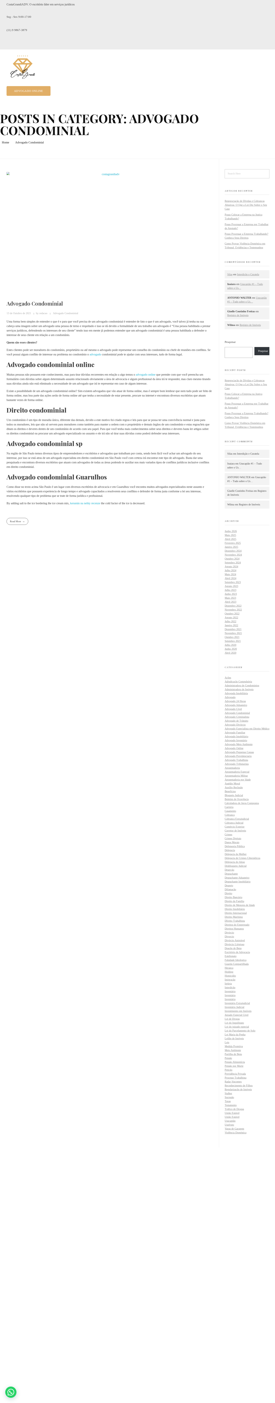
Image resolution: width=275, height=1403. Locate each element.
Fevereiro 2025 (233, 543)
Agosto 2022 (231, 617)
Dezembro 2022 (233, 605)
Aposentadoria (232, 767)
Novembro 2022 (233, 609)
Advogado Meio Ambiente (239, 744)
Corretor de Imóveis (235, 830)
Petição (228, 1069)
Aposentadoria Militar (236, 775)
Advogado (230, 697)
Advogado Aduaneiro (236, 705)
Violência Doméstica (235, 1132)
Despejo (229, 885)
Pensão (228, 1058)
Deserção (229, 869)
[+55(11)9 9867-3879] (8, 1229)
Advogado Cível (233, 709)
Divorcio (229, 936)
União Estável (232, 1113)
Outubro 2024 (232, 558)
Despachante (231, 873)
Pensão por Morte (234, 1066)
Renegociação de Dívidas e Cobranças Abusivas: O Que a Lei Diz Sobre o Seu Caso (246, 205)
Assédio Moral (232, 783)
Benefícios (230, 791)
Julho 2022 (230, 621)
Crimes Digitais (233, 838)
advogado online (145, 374)
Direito (228, 893)
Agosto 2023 (231, 586)
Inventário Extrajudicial (237, 1003)
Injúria (228, 983)
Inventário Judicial (234, 1007)
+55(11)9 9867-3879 (19, 1235)
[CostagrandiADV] (23, 68)
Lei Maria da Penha (235, 1034)
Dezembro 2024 (233, 550)
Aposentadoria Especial (237, 771)
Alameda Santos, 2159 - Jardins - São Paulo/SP (34, 1222)
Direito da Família (234, 901)
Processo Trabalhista (235, 1077)
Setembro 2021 (233, 641)
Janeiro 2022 (231, 625)
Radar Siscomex (233, 1081)
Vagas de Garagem (234, 1128)
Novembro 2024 (233, 554)
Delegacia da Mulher (236, 854)
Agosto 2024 (231, 566)
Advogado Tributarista (237, 764)
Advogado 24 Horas (235, 701)
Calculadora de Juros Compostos (242, 803)
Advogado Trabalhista (236, 760)
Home (5, 142)
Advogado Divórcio (235, 724)
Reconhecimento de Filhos (239, 1085)
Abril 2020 (230, 652)
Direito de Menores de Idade (240, 905)
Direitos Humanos (234, 928)
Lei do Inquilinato (234, 1022)
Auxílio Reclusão (234, 787)
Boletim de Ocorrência (237, 799)
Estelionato (230, 956)
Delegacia (230, 850)
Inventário (230, 991)
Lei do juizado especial (237, 1026)
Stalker (228, 1093)
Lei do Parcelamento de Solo (240, 1030)
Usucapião (230, 1120)
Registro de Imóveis (237, 315)
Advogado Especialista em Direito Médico (247, 728)
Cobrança (230, 815)
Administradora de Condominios (242, 685)
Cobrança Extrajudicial (237, 818)
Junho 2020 (231, 649)
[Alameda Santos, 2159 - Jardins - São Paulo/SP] (9, 1216)
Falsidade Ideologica (235, 960)
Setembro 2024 (233, 562)
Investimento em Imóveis (238, 1011)
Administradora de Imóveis (239, 689)
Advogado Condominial (35, 303)
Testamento (231, 1105)
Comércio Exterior (235, 826)
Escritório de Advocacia (237, 952)
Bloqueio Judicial (234, 795)
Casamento (230, 811)
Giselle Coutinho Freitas (240, 491)
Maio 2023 (230, 598)
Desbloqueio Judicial (236, 866)
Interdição (230, 987)
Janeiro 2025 (231, 547)
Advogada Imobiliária (236, 693)
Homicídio (230, 975)
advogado (95, 354)
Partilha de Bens (233, 1054)
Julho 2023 (230, 590)
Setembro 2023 (233, 582)
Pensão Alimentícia (235, 1062)
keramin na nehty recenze (85, 503)
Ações (228, 677)
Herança (229, 968)
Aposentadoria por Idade (238, 779)
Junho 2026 (231, 531)
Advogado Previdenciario (238, 756)
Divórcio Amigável (235, 940)
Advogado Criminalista (237, 717)
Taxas (228, 1101)
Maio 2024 (230, 574)
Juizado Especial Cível (236, 1015)
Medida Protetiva (234, 1046)
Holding (229, 971)
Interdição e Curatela (248, 274)
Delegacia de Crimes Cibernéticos (242, 858)
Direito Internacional (236, 913)
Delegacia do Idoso (235, 862)
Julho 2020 (230, 645)
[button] (10, 1392)
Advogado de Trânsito (236, 720)
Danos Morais (232, 842)
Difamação (230, 889)
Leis (227, 1042)
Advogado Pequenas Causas (239, 752)
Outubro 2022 (232, 613)
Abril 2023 (230, 601)
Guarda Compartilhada (237, 964)
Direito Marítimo (234, 917)
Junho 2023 (231, 594)
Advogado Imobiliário (236, 736)
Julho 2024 (230, 570)
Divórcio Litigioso (234, 944)
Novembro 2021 (233, 633)
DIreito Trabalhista (235, 920)
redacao (43, 313)
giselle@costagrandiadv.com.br (25, 1247)
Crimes (228, 834)
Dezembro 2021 (233, 629)
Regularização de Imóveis (238, 1089)
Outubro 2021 (232, 637)
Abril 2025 (230, 539)
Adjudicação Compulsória (238, 681)
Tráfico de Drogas (234, 1109)
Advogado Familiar (235, 732)
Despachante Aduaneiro (237, 877)
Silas (229, 274)
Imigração (230, 979)
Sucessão (229, 1097)
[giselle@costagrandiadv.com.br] (8, 1241)
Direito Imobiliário (235, 909)
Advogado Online (234, 748)
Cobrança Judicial (234, 822)
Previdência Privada (235, 1073)
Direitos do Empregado (237, 924)
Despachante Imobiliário (237, 881)
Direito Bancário (233, 897)
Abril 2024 (230, 578)
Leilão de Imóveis (234, 1038)
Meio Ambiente (233, 1050)
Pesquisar (230, 341)
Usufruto (229, 1124)
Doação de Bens (233, 948)
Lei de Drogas (232, 1019)
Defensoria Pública (235, 846)
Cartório (229, 807)
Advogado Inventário (236, 740)
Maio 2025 (230, 535)
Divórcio (229, 932)
